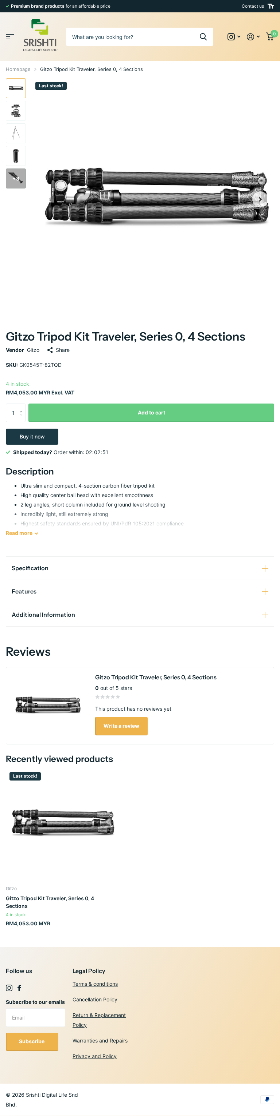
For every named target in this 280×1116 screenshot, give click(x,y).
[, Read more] (234, 37)
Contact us (253, 6)
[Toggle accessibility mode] (271, 6)
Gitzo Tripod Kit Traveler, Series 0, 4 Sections (50, 902)
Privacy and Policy (95, 1056)
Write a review (121, 726)
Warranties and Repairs (100, 1040)
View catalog (10, 37)
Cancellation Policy (95, 999)
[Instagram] (9, 988)
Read (19, 533)
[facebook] (19, 988)
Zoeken (203, 37)
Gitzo (33, 350)
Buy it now (32, 436)
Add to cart (151, 412)
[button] (260, 199)
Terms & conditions (95, 984)
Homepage (18, 69)
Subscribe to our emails (35, 1002)
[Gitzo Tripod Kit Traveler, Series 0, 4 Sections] (61, 824)
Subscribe (32, 1041)
